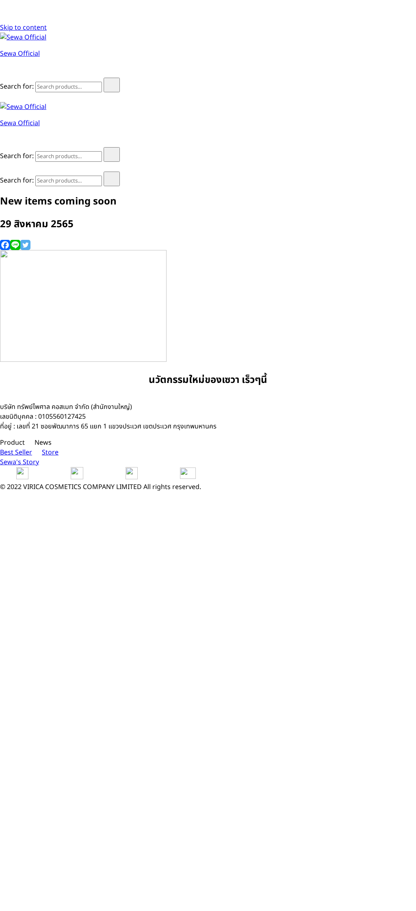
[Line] (15, 245)
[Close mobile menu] (3, 167)
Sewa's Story (19, 462)
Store (50, 452)
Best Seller (16, 452)
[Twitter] (25, 245)
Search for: (17, 86)
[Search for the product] (112, 85)
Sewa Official (20, 54)
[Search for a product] (8, 73)
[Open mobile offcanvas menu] (3, 97)
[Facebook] (5, 245)
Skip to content (23, 28)
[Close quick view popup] (3, 18)
